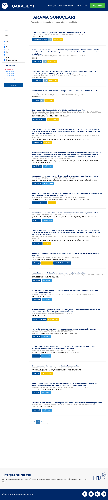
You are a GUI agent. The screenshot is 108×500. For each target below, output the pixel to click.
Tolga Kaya (36, 263)
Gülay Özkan (36, 220)
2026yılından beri (9, 71)
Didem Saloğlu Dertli (39, 119)
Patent (8, 44)
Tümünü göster (8, 69)
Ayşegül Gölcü (37, 166)
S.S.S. (79, 6)
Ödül (7, 52)
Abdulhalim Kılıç (38, 81)
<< (31, 422)
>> (45, 422)
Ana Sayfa (52, 6)
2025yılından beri (9, 73)
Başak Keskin (36, 410)
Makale (8, 42)
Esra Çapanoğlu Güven (39, 203)
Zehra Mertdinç (37, 243)
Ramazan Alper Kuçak (39, 319)
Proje (7, 47)
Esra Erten (36, 100)
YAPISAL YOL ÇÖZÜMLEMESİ (62, 263)
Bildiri (7, 57)
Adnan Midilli (36, 280)
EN (85, 6)
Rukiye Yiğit (36, 373)
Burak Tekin (36, 336)
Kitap (7, 49)
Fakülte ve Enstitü (66, 6)
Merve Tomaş (37, 183)
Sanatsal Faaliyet (11, 60)
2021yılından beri (9, 75)
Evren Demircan (37, 143)
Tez (7, 55)
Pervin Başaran (37, 61)
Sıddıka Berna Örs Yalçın (40, 40)
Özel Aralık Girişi (9, 79)
